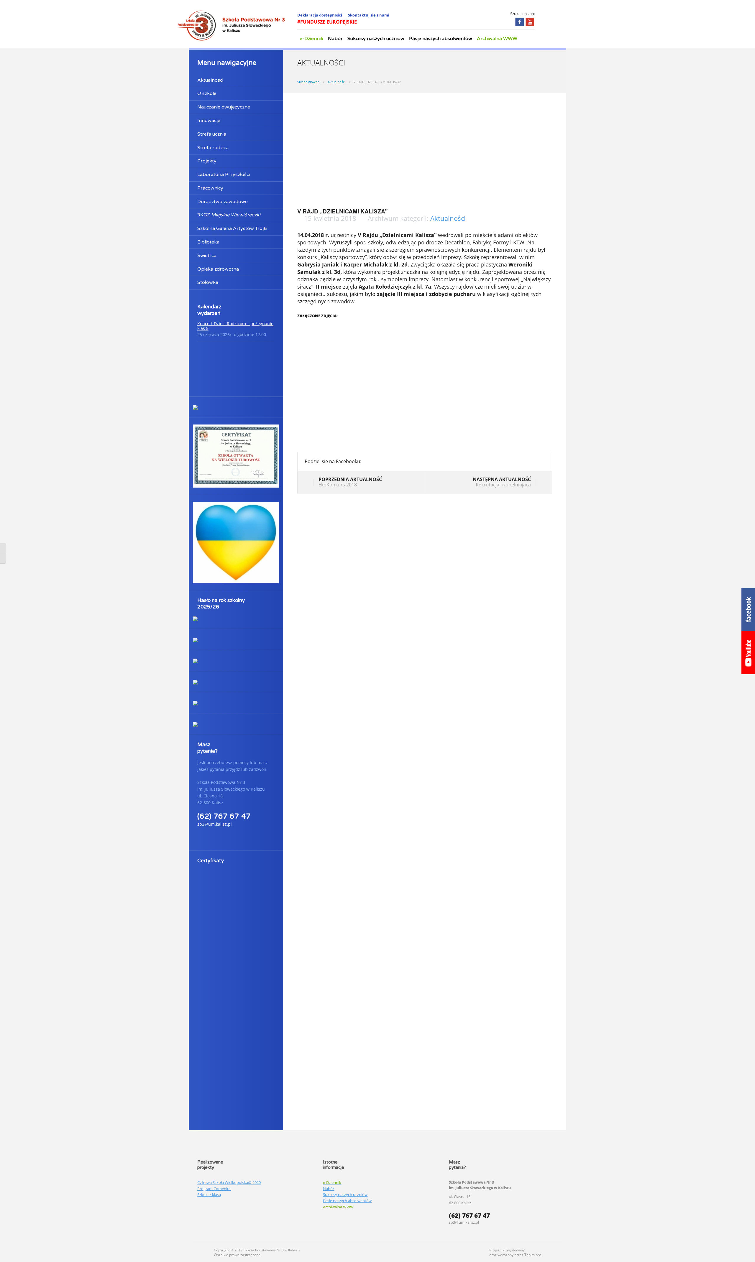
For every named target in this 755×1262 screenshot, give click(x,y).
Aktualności (210, 80)
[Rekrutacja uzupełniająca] (540, 483)
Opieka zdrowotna (218, 269)
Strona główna (308, 82)
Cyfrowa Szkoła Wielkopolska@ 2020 (229, 1182)
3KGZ (228, 215)
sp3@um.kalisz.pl (214, 824)
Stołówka (207, 282)
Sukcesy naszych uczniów (375, 39)
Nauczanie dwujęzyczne (223, 107)
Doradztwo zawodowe (222, 202)
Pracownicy (210, 188)
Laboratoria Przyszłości (223, 174)
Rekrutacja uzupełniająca (502, 482)
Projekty (206, 161)
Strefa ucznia (211, 134)
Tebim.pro (532, 1254)
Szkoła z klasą (209, 1194)
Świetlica (206, 256)
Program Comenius (214, 1188)
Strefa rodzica (213, 148)
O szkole (206, 93)
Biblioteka (208, 242)
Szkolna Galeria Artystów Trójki (232, 228)
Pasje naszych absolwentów (440, 39)
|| (345, 15)
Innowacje (208, 121)
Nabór (335, 39)
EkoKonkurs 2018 (350, 482)
